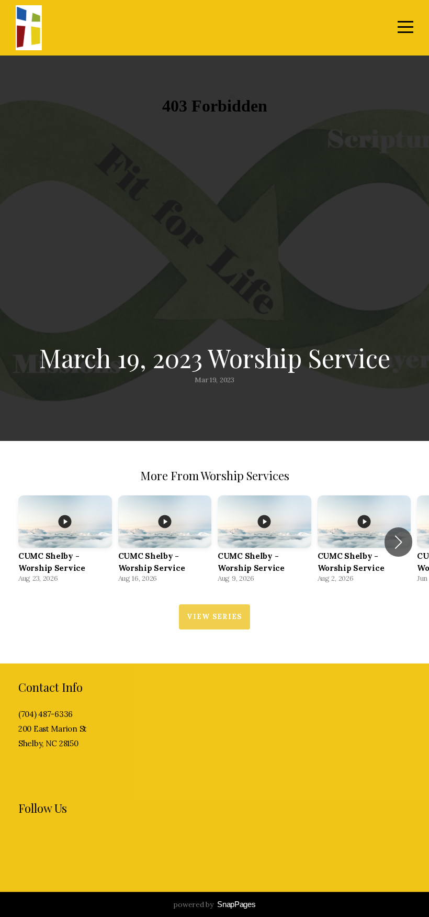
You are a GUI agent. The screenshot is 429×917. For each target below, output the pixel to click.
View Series (214, 616)
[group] (65, 542)
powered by (214, 904)
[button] (398, 542)
